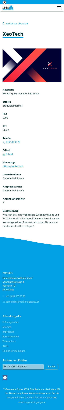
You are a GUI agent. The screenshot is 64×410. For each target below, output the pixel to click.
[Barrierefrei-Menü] (4, 2)
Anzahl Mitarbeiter (14, 199)
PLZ (5, 114)
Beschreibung (10, 211)
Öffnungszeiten (11, 322)
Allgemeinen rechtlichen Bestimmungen (29, 398)
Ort (5, 126)
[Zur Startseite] (8, 7)
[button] (5, 377)
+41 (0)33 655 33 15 (15, 296)
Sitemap (7, 327)
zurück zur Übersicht (17, 24)
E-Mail (6, 150)
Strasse (7, 102)
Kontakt (51, 6)
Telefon (7, 138)
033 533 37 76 (13, 142)
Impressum (8, 332)
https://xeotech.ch (13, 166)
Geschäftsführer (12, 175)
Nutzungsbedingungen (32, 402)
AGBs (5, 346)
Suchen (52, 367)
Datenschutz (9, 342)
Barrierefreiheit (11, 337)
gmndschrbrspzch (22, 302)
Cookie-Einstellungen (14, 351)
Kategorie (8, 90)
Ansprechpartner (12, 187)
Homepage (9, 163)
